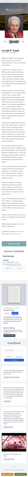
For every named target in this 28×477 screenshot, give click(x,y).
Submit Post (14, 360)
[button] (14, 442)
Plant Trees (19, 268)
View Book (7, 313)
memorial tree (19, 231)
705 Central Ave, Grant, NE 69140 (14, 265)
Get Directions (8, 268)
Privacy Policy (10, 470)
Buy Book (15, 313)
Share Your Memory (9, 335)
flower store (18, 234)
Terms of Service (18, 470)
